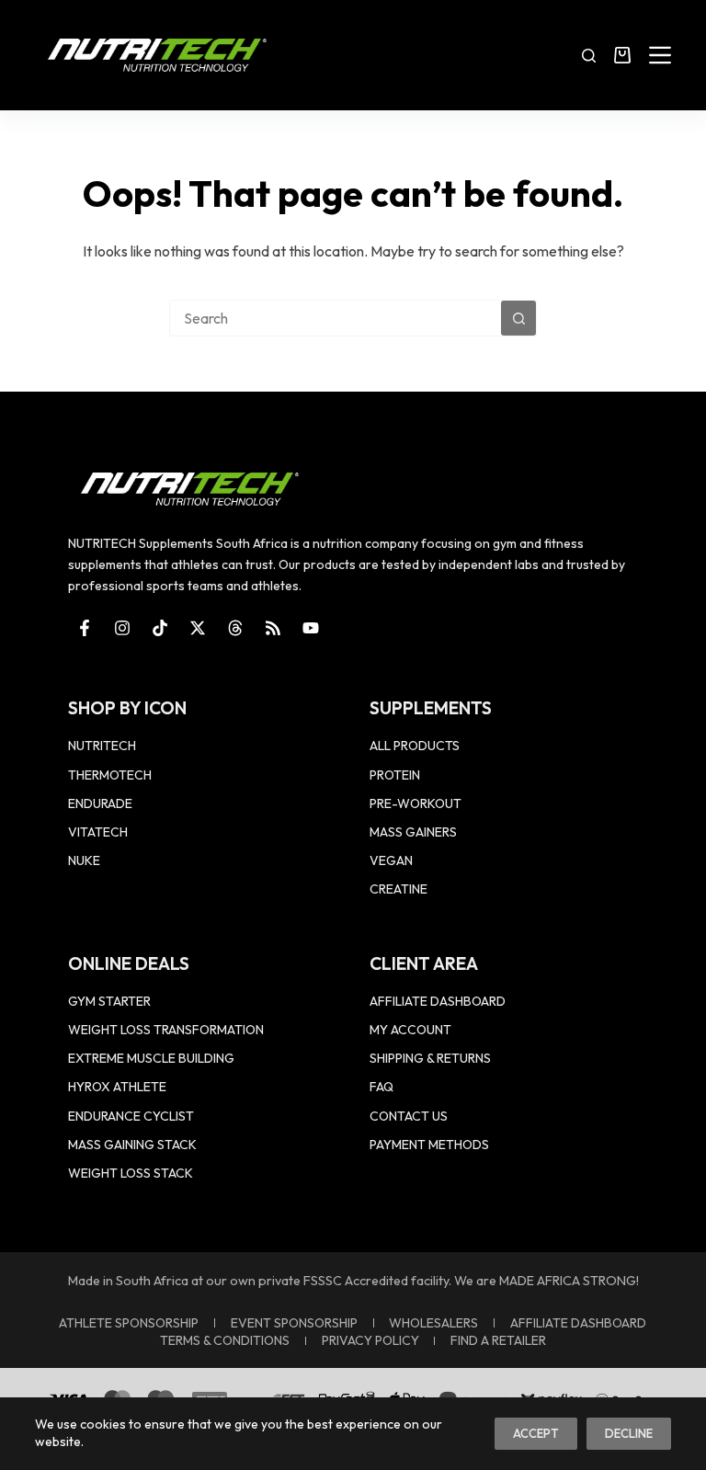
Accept (536, 1433)
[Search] (589, 56)
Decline (629, 1433)
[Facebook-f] (84, 627)
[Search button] (518, 318)
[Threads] (235, 627)
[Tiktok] (159, 627)
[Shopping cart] (622, 55)
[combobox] (335, 318)
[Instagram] (122, 627)
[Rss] (273, 627)
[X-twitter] (197, 627)
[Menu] (660, 55)
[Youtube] (310, 627)
